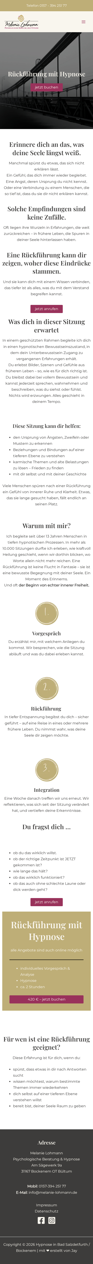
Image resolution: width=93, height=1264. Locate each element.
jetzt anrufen (46, 309)
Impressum (46, 1205)
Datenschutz (46, 1211)
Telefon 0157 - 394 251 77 (46, 5)
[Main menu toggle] (83, 22)
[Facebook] (41, 1220)
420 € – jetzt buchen (46, 999)
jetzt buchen (46, 87)
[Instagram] (52, 1220)
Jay (74, 1250)
